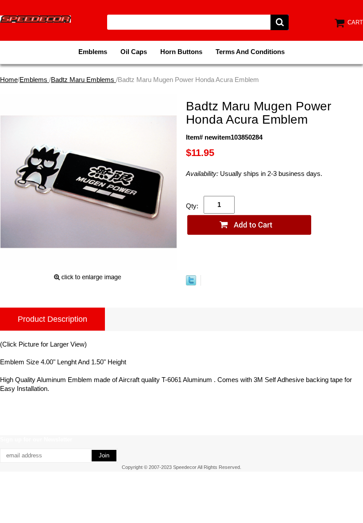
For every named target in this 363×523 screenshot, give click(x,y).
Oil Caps (133, 51)
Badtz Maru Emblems (83, 79)
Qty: (192, 206)
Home (9, 79)
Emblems (92, 51)
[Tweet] (191, 283)
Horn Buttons (181, 51)
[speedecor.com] (35, 18)
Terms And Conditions (250, 51)
